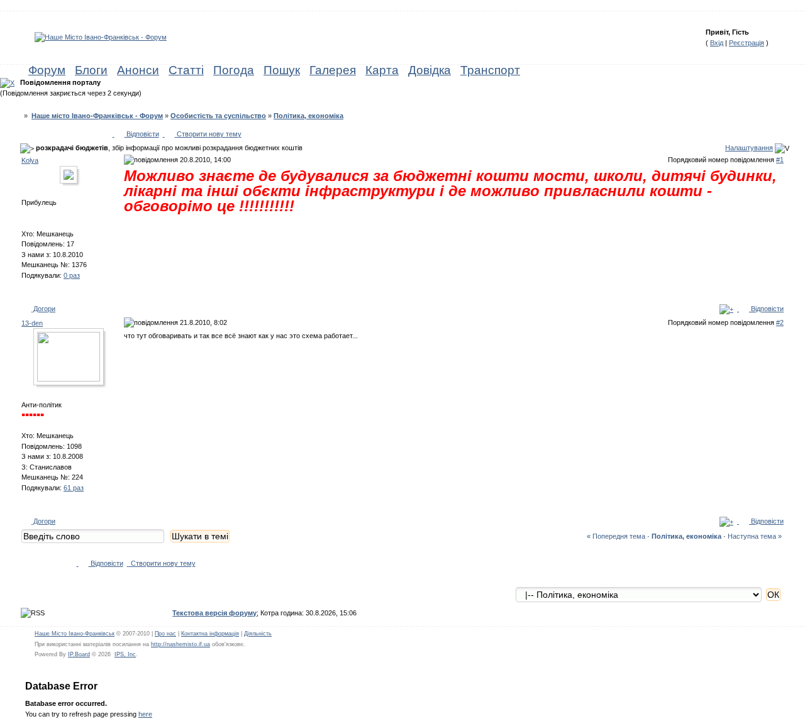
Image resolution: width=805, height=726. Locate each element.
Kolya (29, 160)
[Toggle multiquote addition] (726, 308)
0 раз (72, 275)
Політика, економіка (308, 115)
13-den (32, 323)
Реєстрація (746, 43)
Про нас (165, 633)
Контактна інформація (210, 633)
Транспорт (490, 70)
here (145, 714)
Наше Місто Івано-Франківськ (74, 633)
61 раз (74, 488)
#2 (780, 322)
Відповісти (142, 134)
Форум (46, 70)
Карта (382, 70)
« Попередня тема (616, 536)
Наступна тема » (755, 536)
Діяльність (258, 633)
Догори (43, 308)
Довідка (429, 70)
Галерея (332, 70)
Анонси (138, 70)
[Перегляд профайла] (71, 178)
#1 (780, 159)
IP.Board (79, 654)
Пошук (282, 70)
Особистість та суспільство (218, 115)
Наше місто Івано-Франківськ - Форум (97, 115)
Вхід (716, 43)
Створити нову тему (208, 134)
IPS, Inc (125, 654)
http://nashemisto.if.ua (180, 644)
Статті (186, 70)
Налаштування (749, 147)
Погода (233, 70)
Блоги (91, 70)
